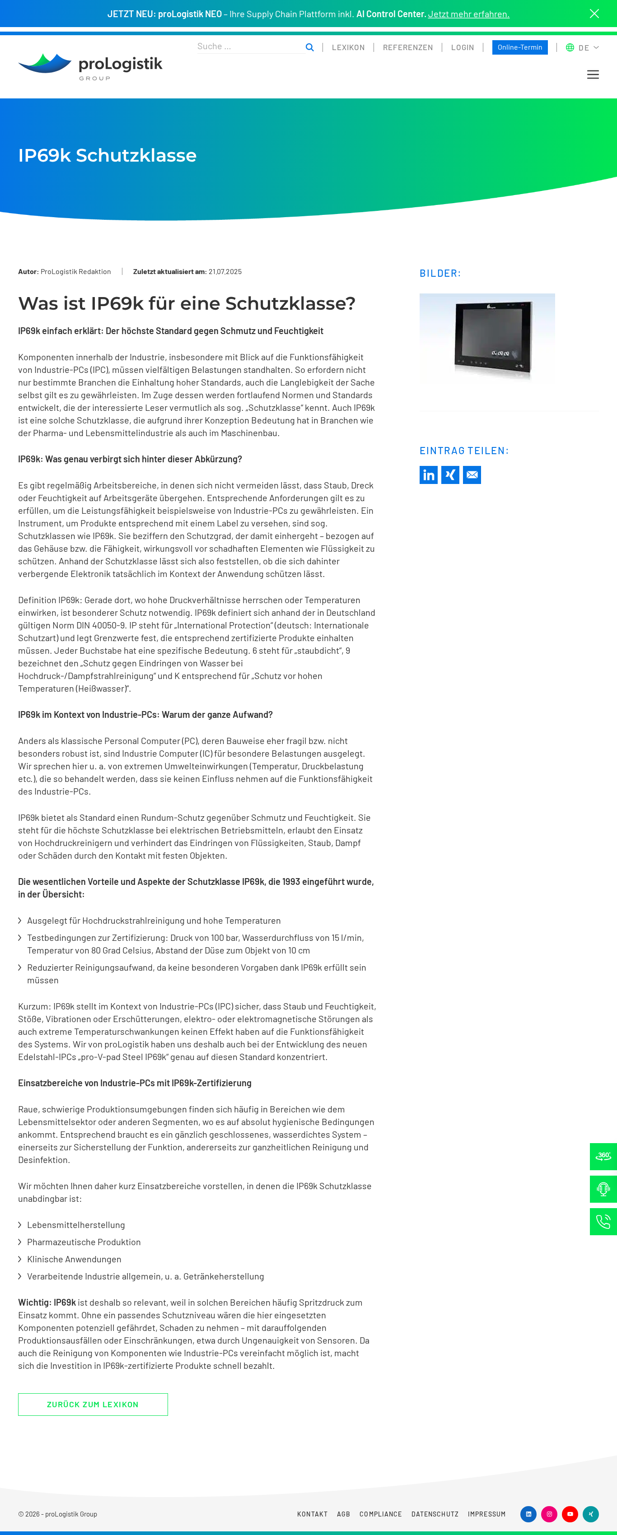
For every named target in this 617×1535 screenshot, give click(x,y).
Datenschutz (435, 1514)
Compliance (381, 1514)
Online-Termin (520, 46)
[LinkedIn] (429, 475)
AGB (344, 1514)
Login (462, 46)
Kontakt (312, 1514)
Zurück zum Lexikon (93, 1404)
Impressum (487, 1514)
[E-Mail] (472, 475)
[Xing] (450, 475)
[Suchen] (310, 47)
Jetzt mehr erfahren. (469, 13)
